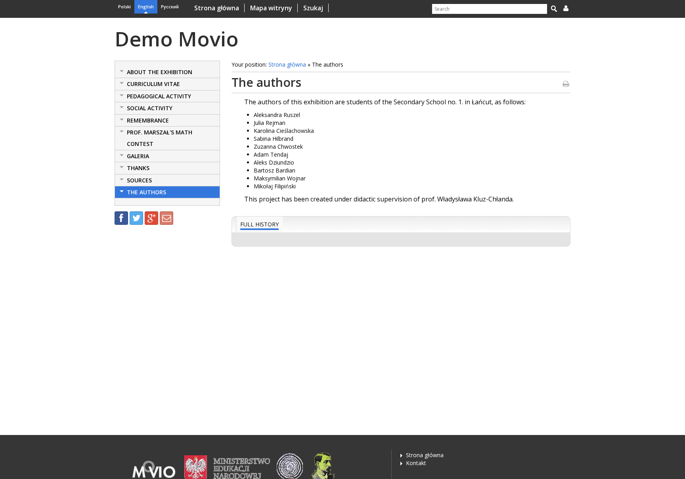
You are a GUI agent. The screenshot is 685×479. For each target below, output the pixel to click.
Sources (139, 180)
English (146, 7)
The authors (146, 192)
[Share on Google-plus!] (151, 218)
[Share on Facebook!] (121, 218)
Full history (259, 224)
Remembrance (148, 120)
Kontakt (416, 463)
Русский (170, 7)
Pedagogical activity (159, 96)
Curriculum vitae (153, 84)
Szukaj (312, 8)
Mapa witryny (270, 8)
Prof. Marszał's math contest (159, 138)
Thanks (138, 168)
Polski (124, 7)
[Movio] (154, 468)
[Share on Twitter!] (136, 218)
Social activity (149, 108)
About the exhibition (159, 72)
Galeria (138, 156)
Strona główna (216, 8)
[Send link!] (166, 218)
